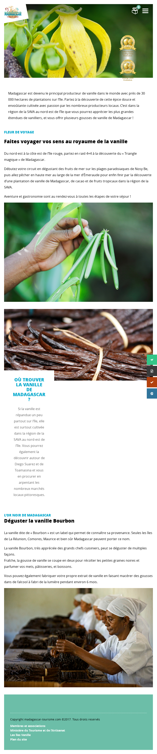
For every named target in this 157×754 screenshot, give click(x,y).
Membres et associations (27, 726)
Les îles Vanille (20, 735)
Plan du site (18, 739)
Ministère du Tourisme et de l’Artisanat (37, 730)
